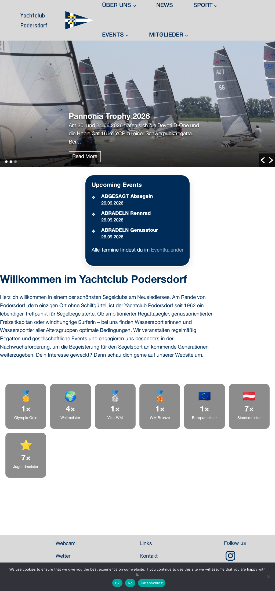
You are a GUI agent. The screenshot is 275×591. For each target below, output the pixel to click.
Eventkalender (167, 250)
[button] (263, 160)
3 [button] (15, 161)
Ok (117, 583)
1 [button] (6, 161)
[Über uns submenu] (134, 6)
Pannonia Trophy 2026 (109, 116)
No (130, 583)
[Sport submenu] (216, 6)
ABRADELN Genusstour (129, 230)
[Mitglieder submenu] (186, 35)
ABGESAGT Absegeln (127, 196)
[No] (268, 576)
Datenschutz (152, 583)
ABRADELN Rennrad (126, 213)
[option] (137, 104)
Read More (84, 156)
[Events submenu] (127, 35)
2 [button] (11, 161)
